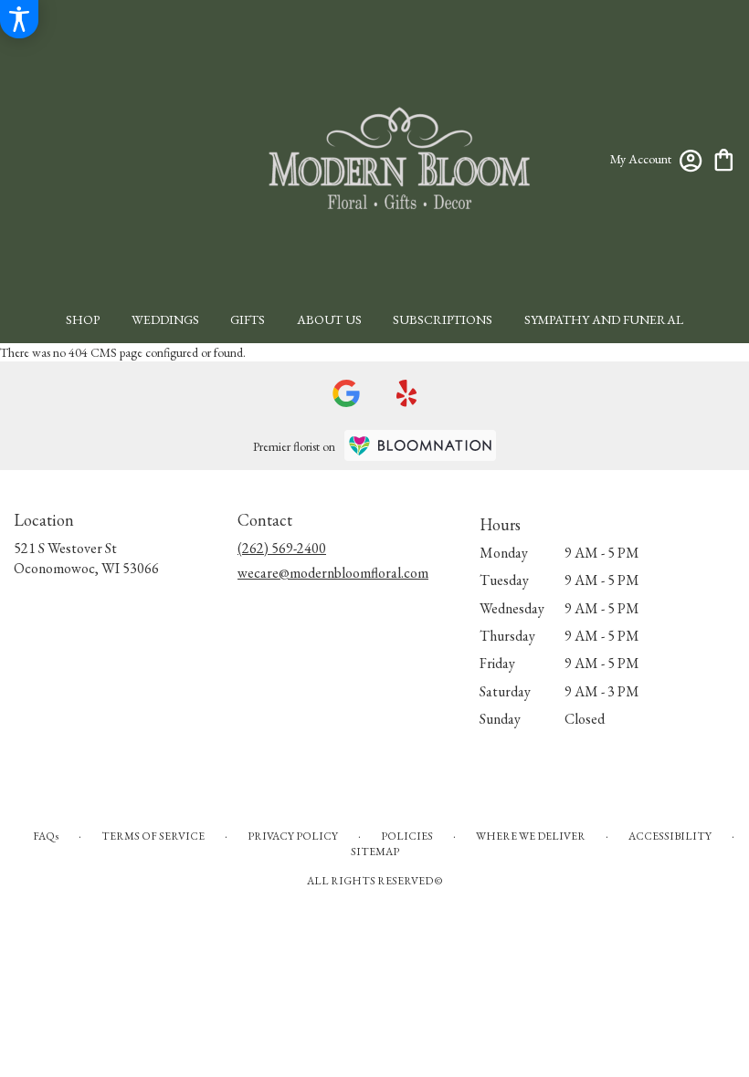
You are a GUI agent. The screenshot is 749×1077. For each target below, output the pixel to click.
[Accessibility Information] (19, 19)
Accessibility (670, 836)
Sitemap (375, 851)
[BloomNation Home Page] (420, 445)
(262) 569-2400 (281, 548)
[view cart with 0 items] (723, 158)
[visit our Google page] (346, 393)
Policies (407, 836)
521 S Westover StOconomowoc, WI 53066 (86, 558)
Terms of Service (153, 836)
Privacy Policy (293, 836)
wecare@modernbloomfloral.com (332, 572)
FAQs (45, 836)
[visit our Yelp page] (407, 393)
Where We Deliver (530, 836)
